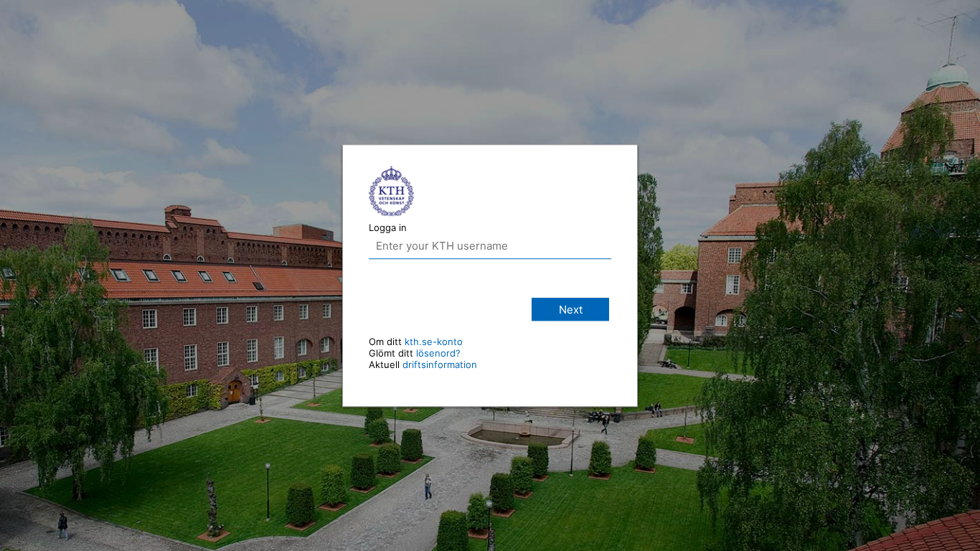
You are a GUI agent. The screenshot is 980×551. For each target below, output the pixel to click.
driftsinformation (439, 364)
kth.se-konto (434, 341)
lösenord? (438, 353)
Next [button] (571, 309)
